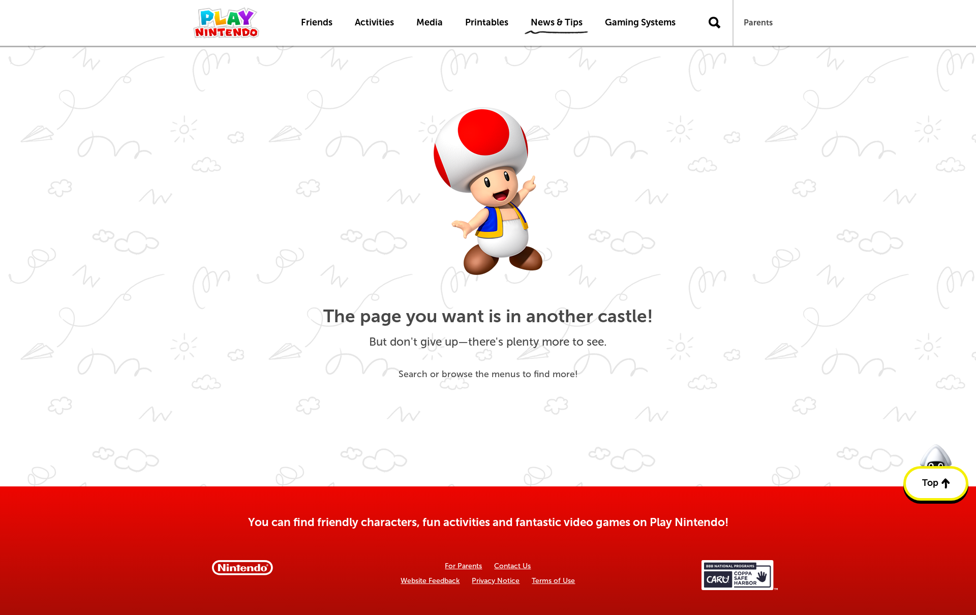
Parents (758, 22)
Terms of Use (553, 581)
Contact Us (512, 566)
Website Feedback (430, 581)
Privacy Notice (496, 581)
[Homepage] (236, 23)
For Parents (463, 566)
